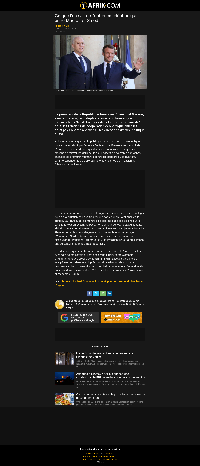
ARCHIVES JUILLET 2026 (92, 459)
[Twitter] (96, 293)
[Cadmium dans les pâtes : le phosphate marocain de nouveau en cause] (64, 399)
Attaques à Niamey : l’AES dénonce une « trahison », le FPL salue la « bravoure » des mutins (110, 375)
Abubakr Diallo (62, 26)
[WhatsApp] (103, 293)
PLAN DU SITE (108, 453)
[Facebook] (89, 293)
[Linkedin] (109, 293)
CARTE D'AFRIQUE (93, 453)
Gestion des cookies (110, 459)
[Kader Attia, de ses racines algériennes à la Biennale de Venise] (64, 358)
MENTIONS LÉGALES (108, 456)
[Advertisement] (100, 102)
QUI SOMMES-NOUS (91, 456)
